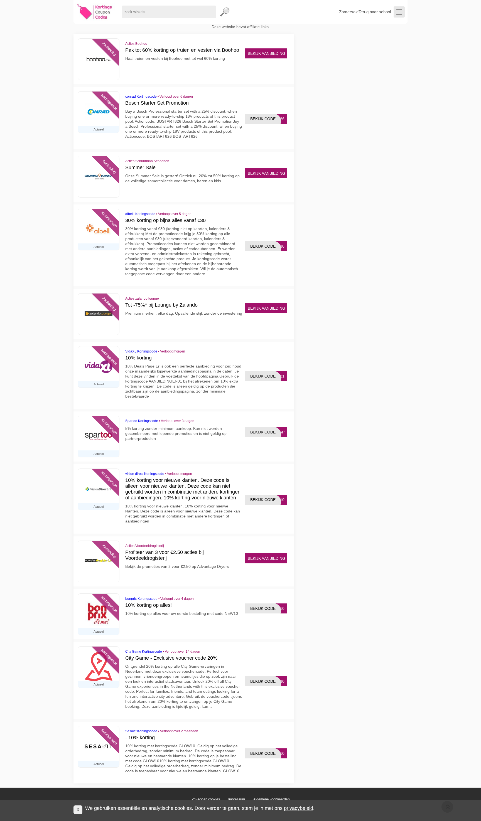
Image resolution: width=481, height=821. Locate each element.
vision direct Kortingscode (144, 474)
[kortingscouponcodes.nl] (94, 12)
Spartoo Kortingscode (141, 421)
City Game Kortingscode (143, 652)
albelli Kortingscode (140, 214)
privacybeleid (298, 808)
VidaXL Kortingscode (141, 351)
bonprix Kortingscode (141, 599)
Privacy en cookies (206, 799)
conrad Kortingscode (141, 96)
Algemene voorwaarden (271, 799)
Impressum (236, 799)
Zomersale (349, 11)
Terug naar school (375, 11)
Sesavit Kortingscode (141, 731)
